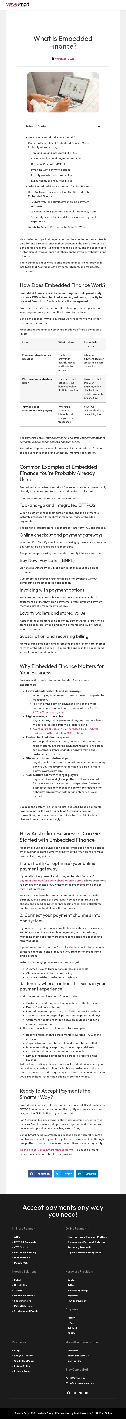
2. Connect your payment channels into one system (63, 211)
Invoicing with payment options (50, 169)
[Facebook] (68, 1393)
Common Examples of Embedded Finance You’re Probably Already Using (59, 145)
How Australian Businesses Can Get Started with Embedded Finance (58, 194)
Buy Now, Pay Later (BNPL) (48, 164)
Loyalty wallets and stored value (51, 175)
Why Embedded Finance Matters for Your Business (60, 186)
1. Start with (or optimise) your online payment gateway (60, 204)
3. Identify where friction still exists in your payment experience (63, 219)
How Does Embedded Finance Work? (51, 137)
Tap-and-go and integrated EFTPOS (54, 152)
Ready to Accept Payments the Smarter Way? (57, 227)
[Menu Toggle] (114, 5)
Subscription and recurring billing (52, 180)
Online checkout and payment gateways (56, 158)
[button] (99, 126)
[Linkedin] (80, 1393)
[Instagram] (74, 1393)
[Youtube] (86, 1393)
